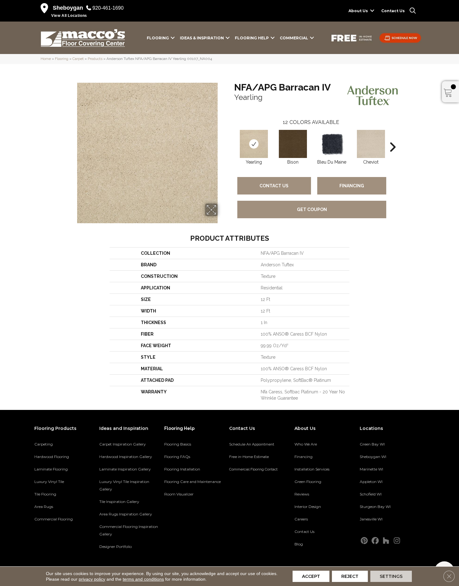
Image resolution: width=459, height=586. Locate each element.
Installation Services (311, 469)
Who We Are (305, 444)
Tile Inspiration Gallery (119, 501)
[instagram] (397, 541)
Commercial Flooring (53, 519)
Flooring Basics (177, 444)
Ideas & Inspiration (202, 38)
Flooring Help (252, 38)
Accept (311, 576)
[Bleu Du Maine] (332, 144)
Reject (349, 576)
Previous (231, 138)
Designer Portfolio (115, 546)
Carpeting (43, 444)
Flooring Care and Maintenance (192, 481)
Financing (351, 185)
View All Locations (69, 15)
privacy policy (92, 579)
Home (46, 59)
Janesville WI (371, 519)
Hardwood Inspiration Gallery (125, 456)
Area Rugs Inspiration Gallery (125, 514)
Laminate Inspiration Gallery (125, 469)
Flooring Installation (182, 469)
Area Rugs (43, 506)
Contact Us (393, 10)
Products (95, 59)
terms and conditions (143, 579)
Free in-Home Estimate (249, 457)
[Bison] (292, 144)
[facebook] (375, 541)
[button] (372, 10)
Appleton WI (371, 481)
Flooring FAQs (177, 456)
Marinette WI (371, 469)
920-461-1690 (108, 8)
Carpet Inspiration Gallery (122, 444)
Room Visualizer (179, 494)
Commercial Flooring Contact (253, 469)
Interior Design (307, 506)
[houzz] (386, 541)
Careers (301, 519)
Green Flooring (307, 481)
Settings (391, 576)
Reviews (301, 494)
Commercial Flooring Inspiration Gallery (128, 530)
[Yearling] (253, 144)
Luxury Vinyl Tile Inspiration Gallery (124, 485)
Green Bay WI (372, 444)
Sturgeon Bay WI (375, 506)
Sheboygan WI (373, 456)
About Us (358, 10)
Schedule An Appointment (251, 444)
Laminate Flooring (51, 469)
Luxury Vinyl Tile (49, 481)
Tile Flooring (45, 494)
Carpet (78, 59)
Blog (298, 544)
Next (392, 138)
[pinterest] (364, 541)
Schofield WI (371, 494)
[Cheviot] (371, 144)
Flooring (158, 38)
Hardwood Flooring (51, 456)
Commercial (294, 38)
